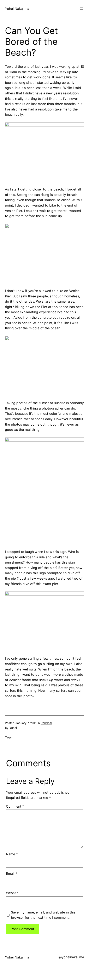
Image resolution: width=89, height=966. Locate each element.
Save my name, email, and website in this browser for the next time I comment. (43, 915)
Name (12, 854)
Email (11, 873)
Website (12, 893)
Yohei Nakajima (17, 8)
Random (46, 723)
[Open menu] (81, 8)
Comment (15, 806)
